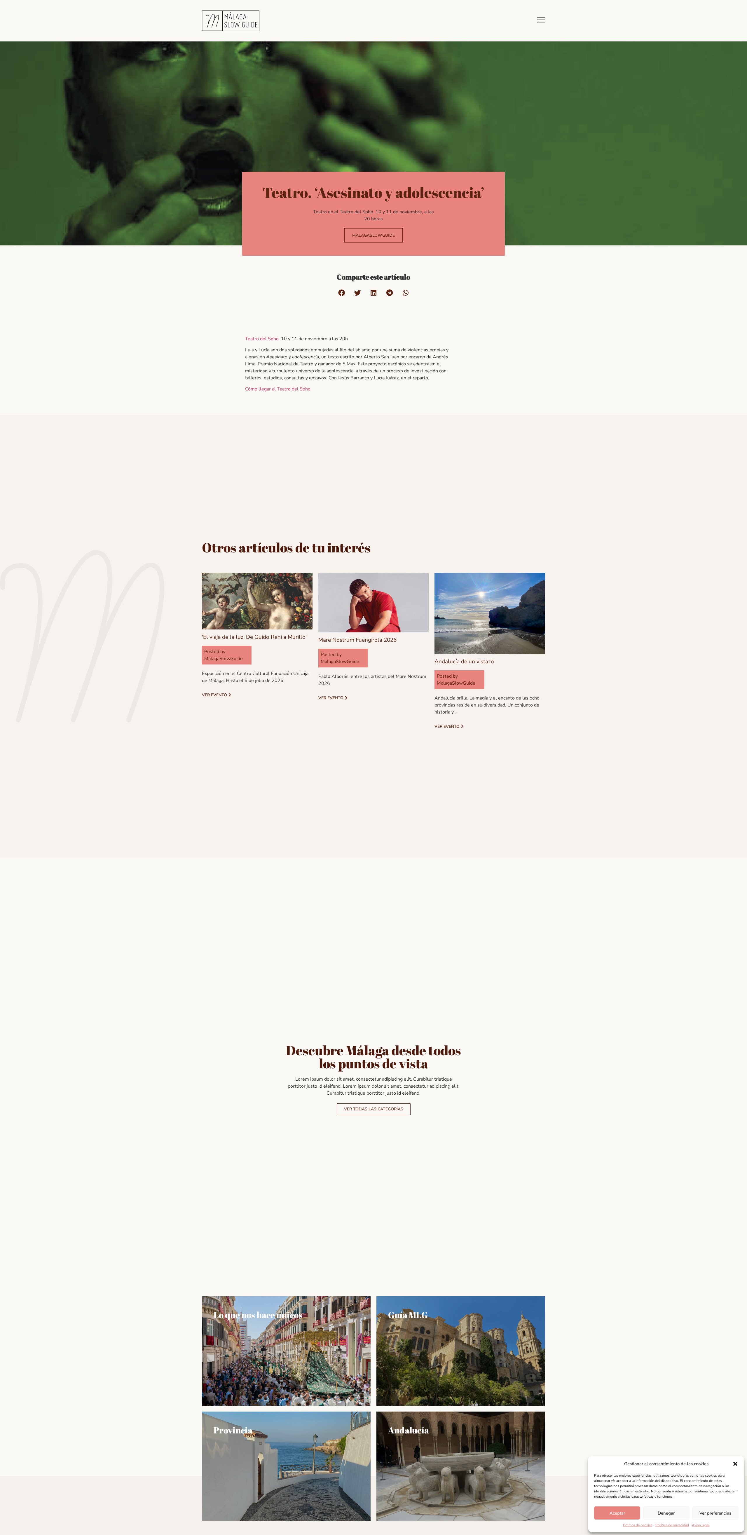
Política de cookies (637, 1525)
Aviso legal (701, 1525)
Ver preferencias (715, 1513)
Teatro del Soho (262, 339)
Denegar (666, 1513)
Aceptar (617, 1513)
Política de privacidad (672, 1525)
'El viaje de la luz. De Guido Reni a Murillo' (254, 637)
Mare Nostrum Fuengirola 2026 (357, 640)
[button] (735, 1464)
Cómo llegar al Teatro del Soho (277, 389)
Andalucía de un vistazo (464, 661)
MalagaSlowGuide (223, 658)
